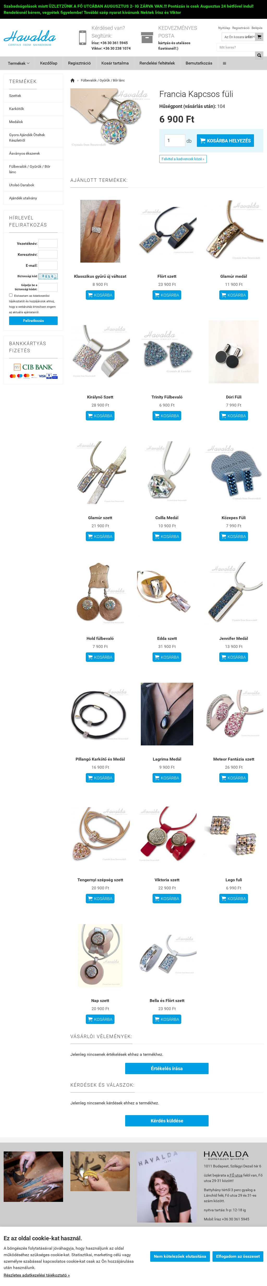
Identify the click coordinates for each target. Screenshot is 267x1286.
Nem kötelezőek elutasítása (180, 1256)
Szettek (15, 96)
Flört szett (166, 276)
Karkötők (16, 109)
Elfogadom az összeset (238, 1256)
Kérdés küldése (167, 1120)
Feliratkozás (33, 320)
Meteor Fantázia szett (233, 759)
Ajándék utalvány (23, 198)
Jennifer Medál (233, 638)
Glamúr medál (233, 276)
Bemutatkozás (199, 63)
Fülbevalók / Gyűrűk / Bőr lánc (29, 169)
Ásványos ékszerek (24, 153)
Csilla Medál (166, 517)
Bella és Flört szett (167, 1000)
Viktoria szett (167, 879)
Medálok (16, 122)
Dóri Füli (233, 397)
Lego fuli (234, 879)
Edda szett (167, 638)
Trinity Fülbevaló (167, 397)
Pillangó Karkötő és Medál (100, 759)
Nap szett (100, 1000)
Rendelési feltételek (157, 63)
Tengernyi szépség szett (100, 879)
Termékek (18, 63)
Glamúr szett (100, 517)
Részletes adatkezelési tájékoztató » (37, 1275)
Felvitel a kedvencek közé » (183, 159)
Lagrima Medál (167, 759)
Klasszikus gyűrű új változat (100, 276)
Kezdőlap (48, 63)
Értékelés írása (167, 1068)
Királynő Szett (100, 397)
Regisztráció (241, 28)
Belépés (257, 28)
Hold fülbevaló (100, 638)
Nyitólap (224, 28)
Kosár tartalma (115, 63)
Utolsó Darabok (21, 185)
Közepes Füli (234, 517)
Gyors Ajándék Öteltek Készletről (27, 137)
